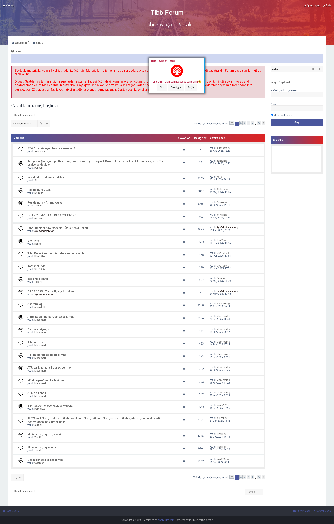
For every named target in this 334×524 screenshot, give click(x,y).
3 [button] (244, 123)
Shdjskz (38, 192)
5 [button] (252, 123)
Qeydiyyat (176, 87)
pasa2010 (39, 307)
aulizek (38, 425)
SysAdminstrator (44, 231)
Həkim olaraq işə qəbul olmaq (46, 355)
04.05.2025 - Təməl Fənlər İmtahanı (50, 291)
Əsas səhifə (22, 42)
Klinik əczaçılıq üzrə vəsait (44, 434)
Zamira (38, 205)
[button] (231, 123)
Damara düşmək (38, 329)
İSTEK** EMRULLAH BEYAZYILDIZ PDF (52, 215)
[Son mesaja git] (229, 148)
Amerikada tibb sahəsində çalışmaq (50, 316)
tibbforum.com (166, 520)
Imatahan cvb (36, 266)
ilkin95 (37, 243)
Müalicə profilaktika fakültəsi (46, 380)
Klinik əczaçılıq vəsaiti (41, 447)
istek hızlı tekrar (37, 278)
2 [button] (241, 123)
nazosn (38, 218)
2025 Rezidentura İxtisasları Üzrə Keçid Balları (57, 228)
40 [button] (259, 123)
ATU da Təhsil (36, 393)
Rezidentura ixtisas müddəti (45, 177)
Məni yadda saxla (283, 115)
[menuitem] (326, 5)
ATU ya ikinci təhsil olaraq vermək (49, 367)
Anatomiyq (34, 304)
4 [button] (248, 123)
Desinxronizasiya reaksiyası (45, 460)
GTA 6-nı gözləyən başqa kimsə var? (51, 148)
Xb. (36, 180)
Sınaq (39, 42)
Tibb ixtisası (35, 342)
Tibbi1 (37, 437)
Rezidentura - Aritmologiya (44, 202)
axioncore (39, 151)
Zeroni (38, 281)
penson (38, 167)
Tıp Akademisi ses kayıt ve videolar (50, 405)
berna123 (39, 408)
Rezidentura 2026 (39, 189)
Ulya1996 (39, 256)
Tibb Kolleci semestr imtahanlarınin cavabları (56, 253)
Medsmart (40, 319)
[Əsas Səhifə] (167, 12)
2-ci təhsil (33, 240)
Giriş (162, 87)
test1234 (39, 463)
